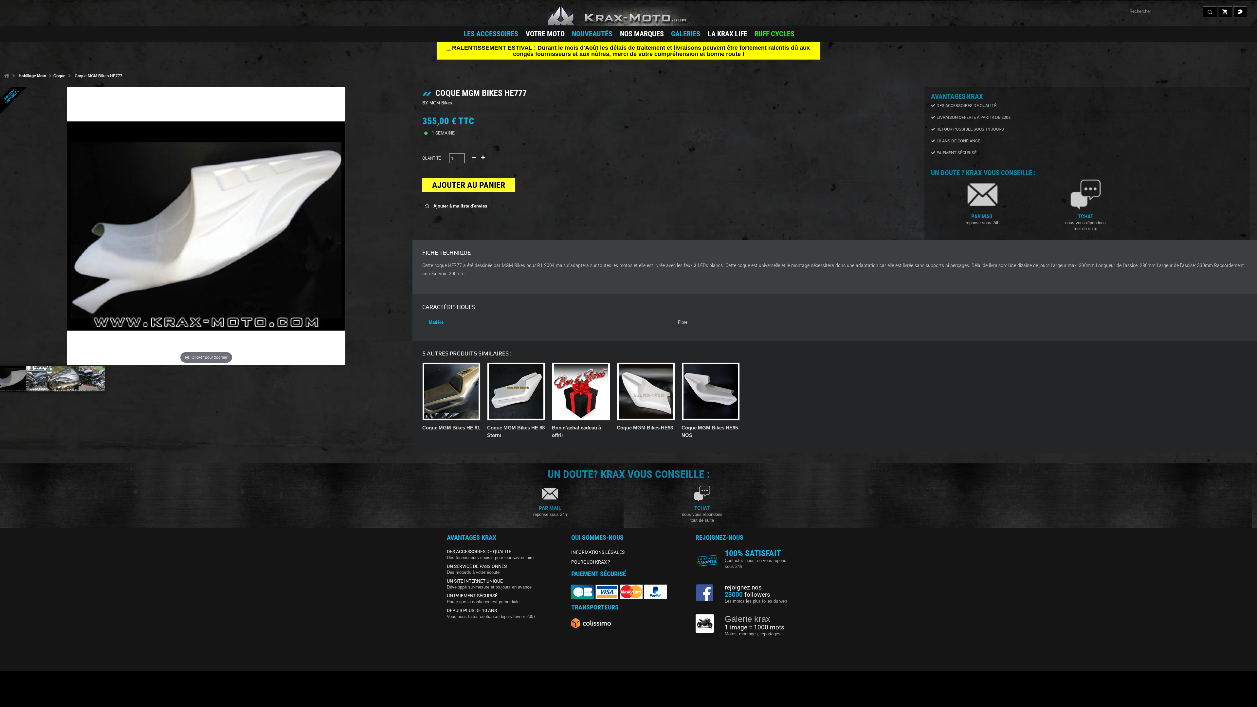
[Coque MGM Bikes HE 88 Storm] (516, 391)
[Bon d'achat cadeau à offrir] (581, 391)
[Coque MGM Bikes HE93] (646, 391)
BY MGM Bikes (437, 102)
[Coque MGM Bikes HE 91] (451, 391)
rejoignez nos (743, 587)
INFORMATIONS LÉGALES (598, 552)
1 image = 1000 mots (754, 627)
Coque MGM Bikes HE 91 (451, 427)
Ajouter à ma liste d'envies (459, 206)
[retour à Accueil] (6, 76)
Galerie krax (747, 619)
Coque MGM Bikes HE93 (645, 427)
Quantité (431, 158)
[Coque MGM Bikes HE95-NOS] (711, 391)
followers (747, 594)
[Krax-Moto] (628, 16)
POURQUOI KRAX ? (590, 562)
